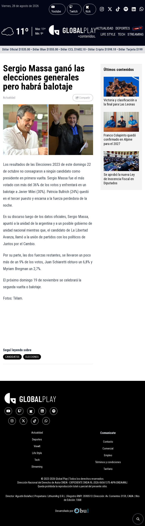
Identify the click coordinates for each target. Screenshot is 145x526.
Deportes (123, 28)
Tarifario (108, 468)
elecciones (32, 356)
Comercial (108, 448)
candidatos (12, 356)
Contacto (108, 441)
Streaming (135, 34)
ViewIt (37, 446)
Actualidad (104, 28)
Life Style (108, 34)
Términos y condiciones (108, 462)
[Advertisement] (24, 327)
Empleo (108, 455)
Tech (121, 34)
